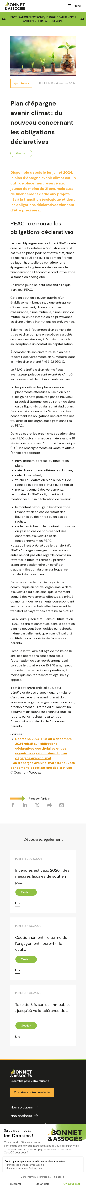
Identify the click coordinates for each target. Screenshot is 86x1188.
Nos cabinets (21, 1115)
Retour (24, 83)
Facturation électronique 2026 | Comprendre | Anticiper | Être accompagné (43, 19)
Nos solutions (21, 1107)
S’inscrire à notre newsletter (32, 1092)
